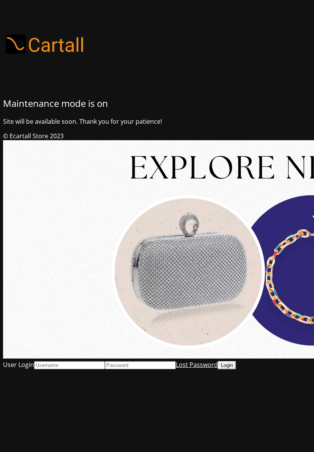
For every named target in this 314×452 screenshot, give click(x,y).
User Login (18, 364)
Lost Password (197, 364)
